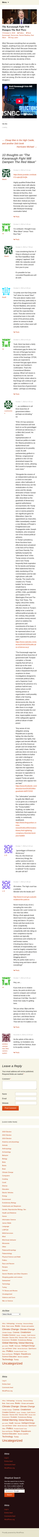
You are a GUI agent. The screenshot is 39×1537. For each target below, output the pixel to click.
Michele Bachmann (23, 1348)
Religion (17, 1354)
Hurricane (17, 1346)
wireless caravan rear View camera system (5, 1048)
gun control (5, 1346)
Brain (4, 1169)
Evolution (14, 1340)
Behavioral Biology (28, 1323)
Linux (15, 1348)
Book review (10, 1326)
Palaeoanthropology (9, 1250)
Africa (4, 1323)
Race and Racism (8, 1263)
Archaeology (6, 1152)
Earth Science (31, 1335)
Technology (6, 1284)
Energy (4, 1196)
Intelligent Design (28, 1346)
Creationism (25, 1332)
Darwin (18, 1335)
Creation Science (8, 1335)
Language (5, 1226)
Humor (4, 1216)
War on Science (7, 1301)
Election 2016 (23, 1337)
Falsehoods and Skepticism (11, 1206)
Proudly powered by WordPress (13, 1532)
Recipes (5, 1267)
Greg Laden (14, 37)
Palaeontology (7, 1253)
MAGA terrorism (7, 1233)
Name (4, 1094)
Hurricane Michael (27, 147)
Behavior (5, 1155)
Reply (17, 216)
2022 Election (6, 1135)
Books (4, 1165)
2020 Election (6, 1132)
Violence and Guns (8, 1297)
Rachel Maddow (24, 35)
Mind (4, 1236)
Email (4, 1098)
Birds (4, 1162)
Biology (4, 1159)
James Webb (6, 1223)
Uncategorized (7, 1294)
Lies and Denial (7, 1348)
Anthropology (6, 1148)
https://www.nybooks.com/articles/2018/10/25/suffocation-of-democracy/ (26, 644)
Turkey (4, 1287)
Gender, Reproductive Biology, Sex (14, 1209)
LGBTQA (5, 1230)
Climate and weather (27, 1326)
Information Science (9, 1219)
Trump (16, 1359)
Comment (6, 1079)
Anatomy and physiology (10, 1142)
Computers (6, 1176)
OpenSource (32, 1348)
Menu (4, 2)
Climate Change (7, 1172)
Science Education (9, 1357)
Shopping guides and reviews (12, 1277)
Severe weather (23, 1357)
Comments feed (7, 1387)
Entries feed (6, 1384)
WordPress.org (7, 1391)
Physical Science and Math (11, 1257)
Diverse (4, 1186)
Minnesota (5, 1243)
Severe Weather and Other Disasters (15, 1274)
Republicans (26, 1354)
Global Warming (10, 1343)
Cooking (5, 1179)
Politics (21, 33)
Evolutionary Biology (9, 1203)
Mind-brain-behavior (9, 1240)
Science (5, 1270)
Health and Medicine (9, 1213)
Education (5, 1189)
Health (11, 1346)
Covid (4, 1182)
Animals (5, 1145)
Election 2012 (13, 1337)
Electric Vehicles (7, 1192)
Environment (6, 1199)
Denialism (23, 1335)
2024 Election (6, 1138)
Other (4, 1247)
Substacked (6, 1280)
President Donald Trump (20, 1351)
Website (5, 1103)
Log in (4, 1381)
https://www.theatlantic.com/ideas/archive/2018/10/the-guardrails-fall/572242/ (26, 788)
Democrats (14, 35)
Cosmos (16, 1332)
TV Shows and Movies (9, 1291)
